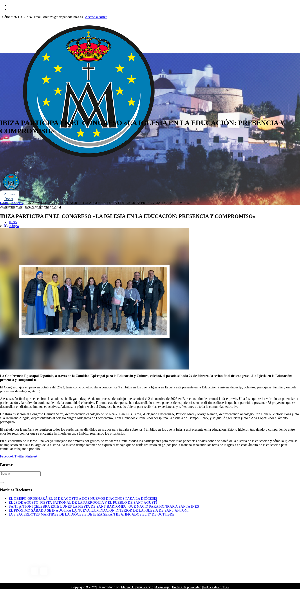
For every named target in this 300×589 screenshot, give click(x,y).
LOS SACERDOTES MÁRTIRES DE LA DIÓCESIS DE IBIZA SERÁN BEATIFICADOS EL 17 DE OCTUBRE (91, 514)
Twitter (19, 456)
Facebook (7, 456)
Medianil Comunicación (137, 587)
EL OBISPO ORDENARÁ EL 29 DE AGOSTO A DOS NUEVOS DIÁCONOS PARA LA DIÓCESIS (83, 498)
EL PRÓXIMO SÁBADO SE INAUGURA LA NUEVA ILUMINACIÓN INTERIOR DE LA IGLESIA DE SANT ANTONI (98, 510)
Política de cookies (216, 587)
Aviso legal (162, 587)
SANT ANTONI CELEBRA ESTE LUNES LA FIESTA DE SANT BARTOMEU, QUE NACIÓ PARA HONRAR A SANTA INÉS (104, 506)
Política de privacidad (186, 587)
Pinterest (31, 456)
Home (4, 203)
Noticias (17, 203)
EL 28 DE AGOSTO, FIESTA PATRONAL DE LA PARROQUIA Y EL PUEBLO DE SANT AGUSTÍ (83, 502)
